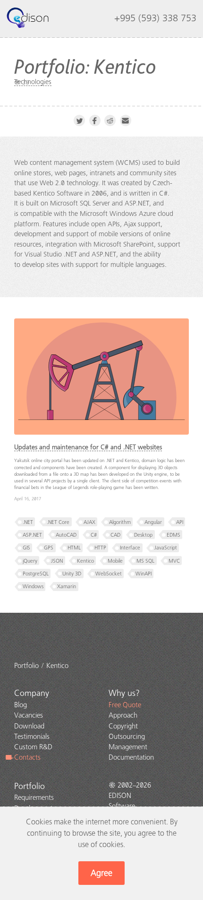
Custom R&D (33, 747)
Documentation (131, 757)
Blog (20, 705)
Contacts (27, 757)
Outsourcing (127, 736)
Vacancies (28, 715)
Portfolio (29, 786)
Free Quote (125, 705)
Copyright (123, 726)
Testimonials (32, 736)
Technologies (32, 82)
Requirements (34, 797)
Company (31, 693)
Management (128, 747)
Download (29, 726)
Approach (123, 715)
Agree (101, 873)
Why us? (124, 693)
